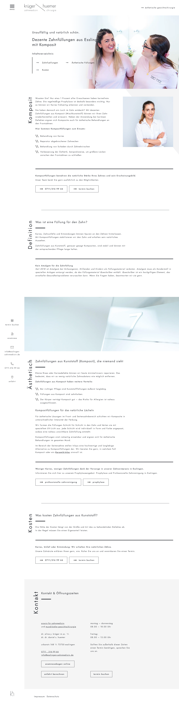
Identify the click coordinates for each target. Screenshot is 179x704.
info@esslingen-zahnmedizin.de (12, 353)
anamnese (12, 338)
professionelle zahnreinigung (61, 482)
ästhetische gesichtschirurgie (160, 7)
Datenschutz (53, 696)
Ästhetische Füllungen (83, 62)
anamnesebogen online (57, 664)
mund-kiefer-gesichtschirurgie (61, 626)
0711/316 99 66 (54, 188)
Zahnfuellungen (50, 62)
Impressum (39, 696)
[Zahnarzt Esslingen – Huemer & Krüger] (12, 693)
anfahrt (12, 381)
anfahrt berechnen (54, 674)
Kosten (45, 69)
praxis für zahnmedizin (52, 623)
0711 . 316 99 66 (50, 651)
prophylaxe (99, 482)
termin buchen (12, 324)
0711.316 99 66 (12, 368)
